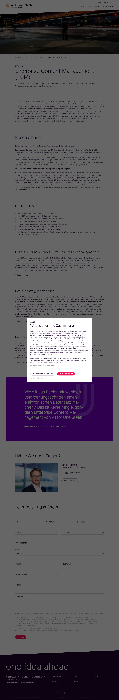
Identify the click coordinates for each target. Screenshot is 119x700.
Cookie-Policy (50, 365)
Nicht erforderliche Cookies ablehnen (43, 374)
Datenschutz (41, 365)
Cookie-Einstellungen (36, 378)
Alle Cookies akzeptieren (66, 374)
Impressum (33, 365)
